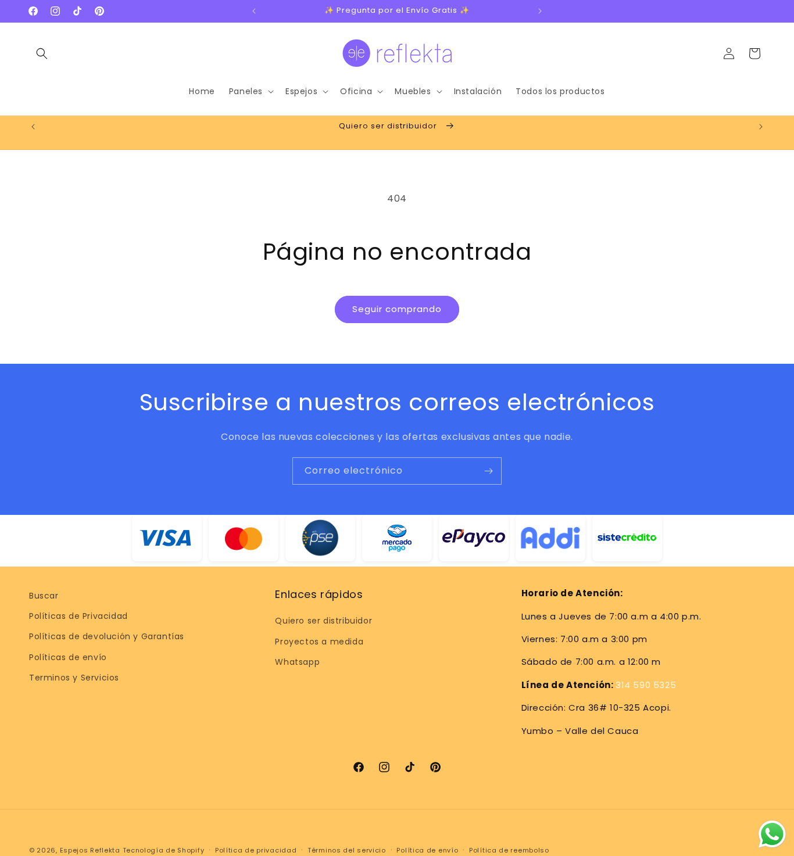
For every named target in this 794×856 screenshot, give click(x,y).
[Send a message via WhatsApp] (772, 834)
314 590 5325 (646, 685)
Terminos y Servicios (74, 677)
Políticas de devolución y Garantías (106, 637)
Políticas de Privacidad (78, 616)
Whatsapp (297, 662)
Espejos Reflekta (90, 850)
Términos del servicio (346, 849)
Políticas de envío (68, 657)
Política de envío (427, 849)
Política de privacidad (255, 849)
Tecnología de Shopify (164, 850)
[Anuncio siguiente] (540, 11)
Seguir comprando (397, 309)
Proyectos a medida (319, 641)
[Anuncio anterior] (254, 11)
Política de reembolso (509, 849)
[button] (42, 53)
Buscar (44, 595)
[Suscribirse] (488, 471)
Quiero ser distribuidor (323, 621)
